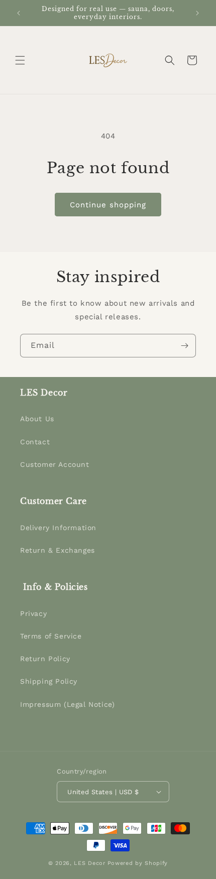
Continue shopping (108, 204)
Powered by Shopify (137, 863)
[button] (20, 60)
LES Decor (89, 863)
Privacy (33, 613)
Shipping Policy (48, 681)
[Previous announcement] (19, 13)
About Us (37, 419)
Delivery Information (58, 528)
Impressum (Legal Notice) (67, 704)
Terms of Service (51, 636)
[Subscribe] (184, 345)
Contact (35, 442)
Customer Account (54, 464)
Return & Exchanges (57, 550)
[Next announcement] (197, 13)
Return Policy (45, 659)
